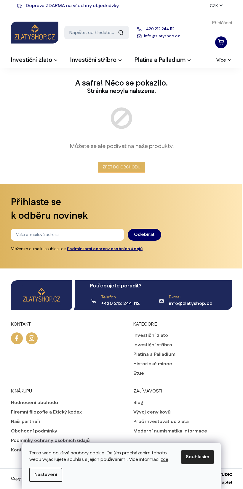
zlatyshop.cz (32, 338)
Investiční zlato (150, 335)
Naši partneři (25, 422)
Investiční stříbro (152, 345)
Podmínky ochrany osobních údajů (50, 440)
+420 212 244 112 (120, 303)
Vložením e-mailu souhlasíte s (77, 249)
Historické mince (152, 364)
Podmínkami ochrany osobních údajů (105, 249)
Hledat (120, 32)
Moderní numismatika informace (170, 431)
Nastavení (45, 474)
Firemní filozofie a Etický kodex (46, 412)
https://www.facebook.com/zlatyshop (17, 338)
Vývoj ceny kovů (152, 412)
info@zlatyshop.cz (190, 303)
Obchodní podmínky (34, 431)
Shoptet (224, 482)
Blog (138, 403)
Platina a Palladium (154, 354)
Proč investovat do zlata (161, 422)
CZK (214, 6)
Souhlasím (197, 456)
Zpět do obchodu (121, 167)
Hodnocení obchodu (34, 403)
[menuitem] (34, 62)
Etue (138, 373)
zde (164, 459)
